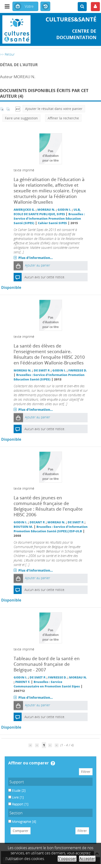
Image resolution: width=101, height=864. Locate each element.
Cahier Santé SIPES (52, 223)
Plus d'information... (35, 257)
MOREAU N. (46, 210)
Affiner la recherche (63, 118)
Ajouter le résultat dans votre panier (53, 108)
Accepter (87, 858)
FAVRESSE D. (77, 370)
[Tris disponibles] (18, 108)
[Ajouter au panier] (18, 266)
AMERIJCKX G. (24, 210)
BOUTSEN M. (23, 527)
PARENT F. (22, 682)
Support (16, 781)
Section (16, 813)
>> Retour (7, 54)
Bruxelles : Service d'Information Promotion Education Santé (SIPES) (49, 218)
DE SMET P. (42, 370)
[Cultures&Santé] (16, 29)
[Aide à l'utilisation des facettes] (53, 763)
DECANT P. (37, 522)
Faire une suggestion (21, 118)
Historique (45, 6)
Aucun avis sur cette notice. (44, 277)
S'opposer (67, 858)
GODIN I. (64, 210)
